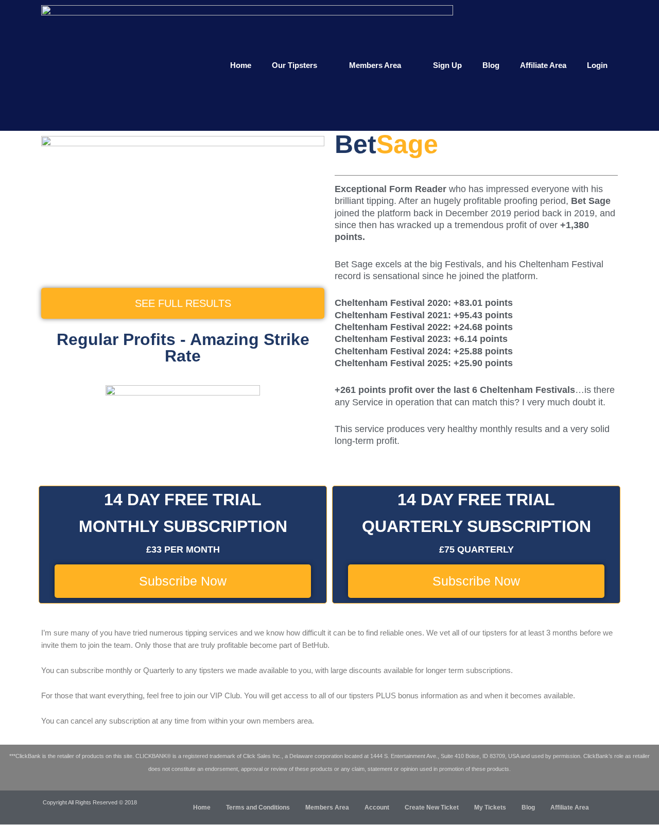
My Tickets (490, 807)
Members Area (375, 65)
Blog (490, 65)
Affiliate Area (543, 65)
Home (240, 65)
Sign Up (447, 65)
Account (377, 807)
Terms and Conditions (258, 807)
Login (597, 65)
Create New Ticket (432, 807)
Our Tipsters (294, 65)
